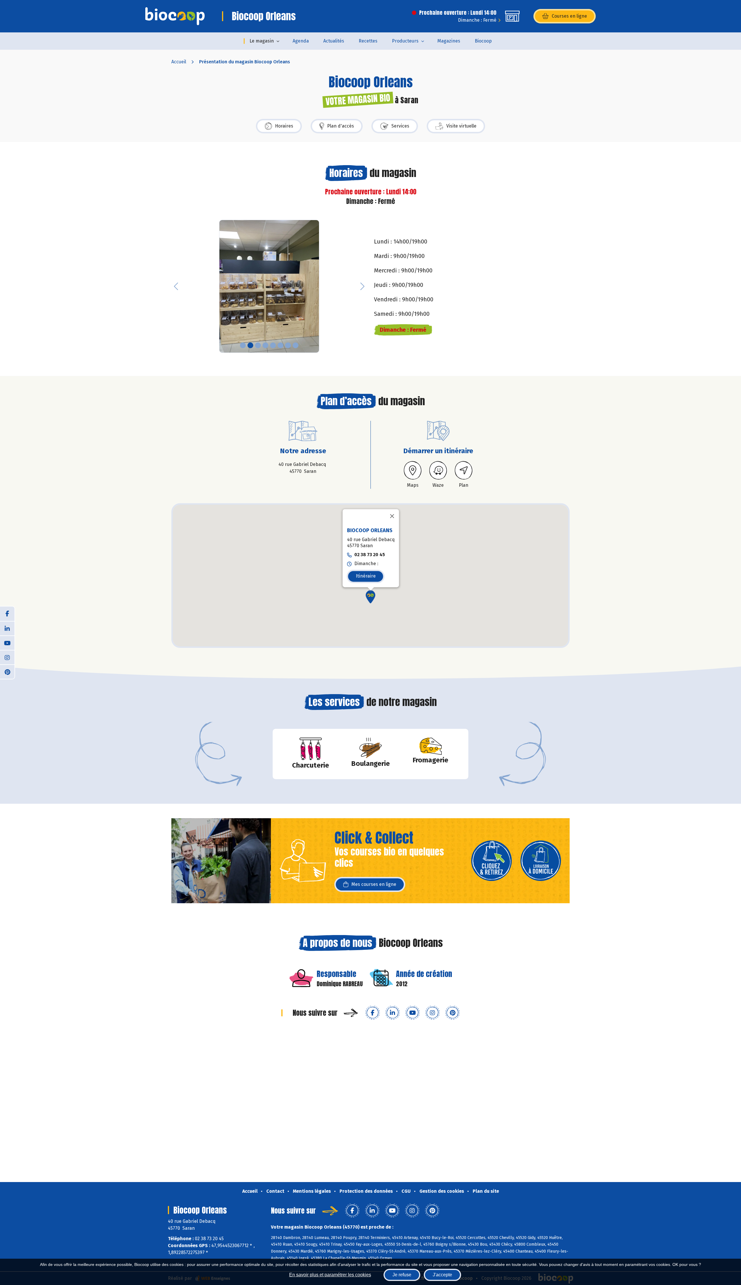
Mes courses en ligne (373, 884)
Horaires (284, 126)
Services (400, 126)
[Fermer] (392, 516)
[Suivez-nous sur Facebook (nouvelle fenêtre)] (372, 1013)
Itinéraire (366, 576)
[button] (176, 286)
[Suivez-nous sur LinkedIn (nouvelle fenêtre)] (392, 1013)
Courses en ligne (569, 16)
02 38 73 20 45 (369, 554)
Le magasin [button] (262, 41)
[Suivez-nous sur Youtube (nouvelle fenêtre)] (412, 1013)
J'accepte (442, 1274)
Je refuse (401, 1274)
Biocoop (483, 41)
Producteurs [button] (405, 41)
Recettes (368, 41)
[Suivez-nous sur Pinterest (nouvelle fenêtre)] (452, 1013)
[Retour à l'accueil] (175, 16)
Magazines (448, 41)
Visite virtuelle (461, 126)
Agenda (301, 41)
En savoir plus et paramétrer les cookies (330, 1274)
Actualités (333, 41)
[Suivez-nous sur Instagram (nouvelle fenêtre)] (432, 1013)
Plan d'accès (340, 126)
